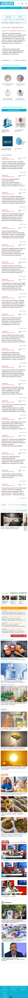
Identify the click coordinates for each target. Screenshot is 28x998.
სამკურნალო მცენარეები (15, 623)
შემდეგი (23, 505)
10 (21, 505)
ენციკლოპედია (23, 987)
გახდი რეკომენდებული (14, 68)
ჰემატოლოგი (20, 85)
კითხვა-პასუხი (14, 987)
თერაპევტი (8, 85)
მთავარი (5, 987)
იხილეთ (22, 172)
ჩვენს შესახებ (5, 989)
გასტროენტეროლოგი (7, 99)
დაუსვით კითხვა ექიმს (14, 23)
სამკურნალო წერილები (14, 611)
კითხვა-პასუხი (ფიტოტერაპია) (10, 608)
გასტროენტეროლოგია (15, 30)
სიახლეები (3, 7)
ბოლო (26, 505)
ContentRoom (21, 510)
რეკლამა (14, 989)
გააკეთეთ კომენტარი (19, 60)
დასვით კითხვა (17, 635)
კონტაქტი (23, 989)
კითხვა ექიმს (15, 7)
